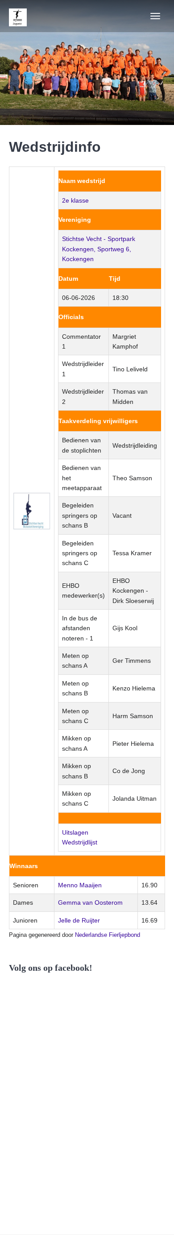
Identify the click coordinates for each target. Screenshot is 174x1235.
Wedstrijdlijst (79, 842)
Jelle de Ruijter (79, 920)
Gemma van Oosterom (90, 902)
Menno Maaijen (80, 885)
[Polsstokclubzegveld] (18, 16)
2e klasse (75, 200)
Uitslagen (75, 832)
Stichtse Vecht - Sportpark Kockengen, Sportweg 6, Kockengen (98, 248)
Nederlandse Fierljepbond (107, 934)
